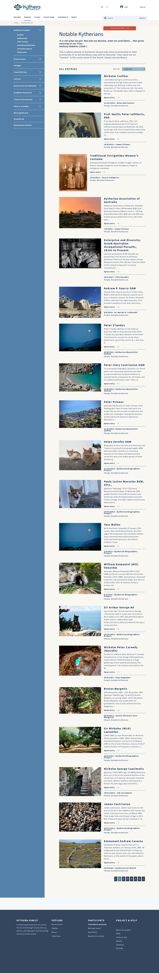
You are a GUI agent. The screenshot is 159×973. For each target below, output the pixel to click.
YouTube (119, 948)
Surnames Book (24, 49)
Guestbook (92, 932)
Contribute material (97, 924)
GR (107, 7)
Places (37, 17)
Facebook (120, 945)
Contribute (63, 17)
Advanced (142, 18)
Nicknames (22, 38)
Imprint (119, 941)
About (74, 17)
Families (27, 17)
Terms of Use (121, 937)
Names (20, 35)
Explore (17, 17)
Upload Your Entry (118, 28)
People (16, 23)
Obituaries (22, 52)
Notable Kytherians (26, 45)
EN (102, 7)
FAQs (118, 933)
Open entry (109, 98)
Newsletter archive (96, 936)
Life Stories (22, 42)
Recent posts (57, 924)
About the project (123, 930)
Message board (94, 928)
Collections (49, 17)
